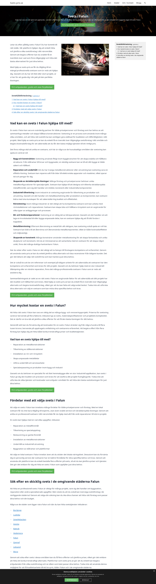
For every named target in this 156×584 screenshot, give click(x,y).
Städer (116, 3)
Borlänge (17, 510)
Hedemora (18, 533)
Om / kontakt (127, 3)
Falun (15, 537)
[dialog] (78, 576)
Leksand (17, 547)
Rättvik (16, 528)
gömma (36, 96)
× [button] (154, 571)
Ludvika (16, 515)
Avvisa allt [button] (85, 580)
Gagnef (16, 542)
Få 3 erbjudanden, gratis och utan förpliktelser (78, 25)
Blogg (138, 3)
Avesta (16, 524)
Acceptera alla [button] (71, 580)
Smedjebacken (19, 519)
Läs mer (97, 576)
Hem (109, 3)
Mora (15, 551)
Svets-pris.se (16, 2)
